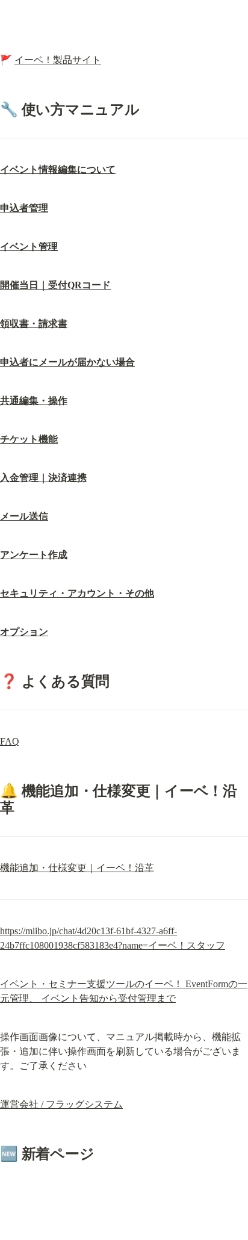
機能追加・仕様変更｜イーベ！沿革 (77, 868)
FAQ (9, 741)
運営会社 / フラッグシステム (61, 1104)
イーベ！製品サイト (57, 60)
